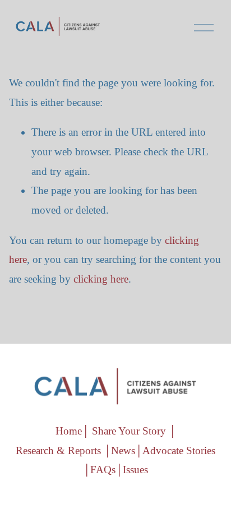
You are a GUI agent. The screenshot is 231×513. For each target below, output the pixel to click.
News (123, 450)
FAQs (103, 469)
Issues (135, 469)
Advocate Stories (178, 450)
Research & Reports (58, 450)
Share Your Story (129, 431)
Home (69, 431)
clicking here (100, 279)
